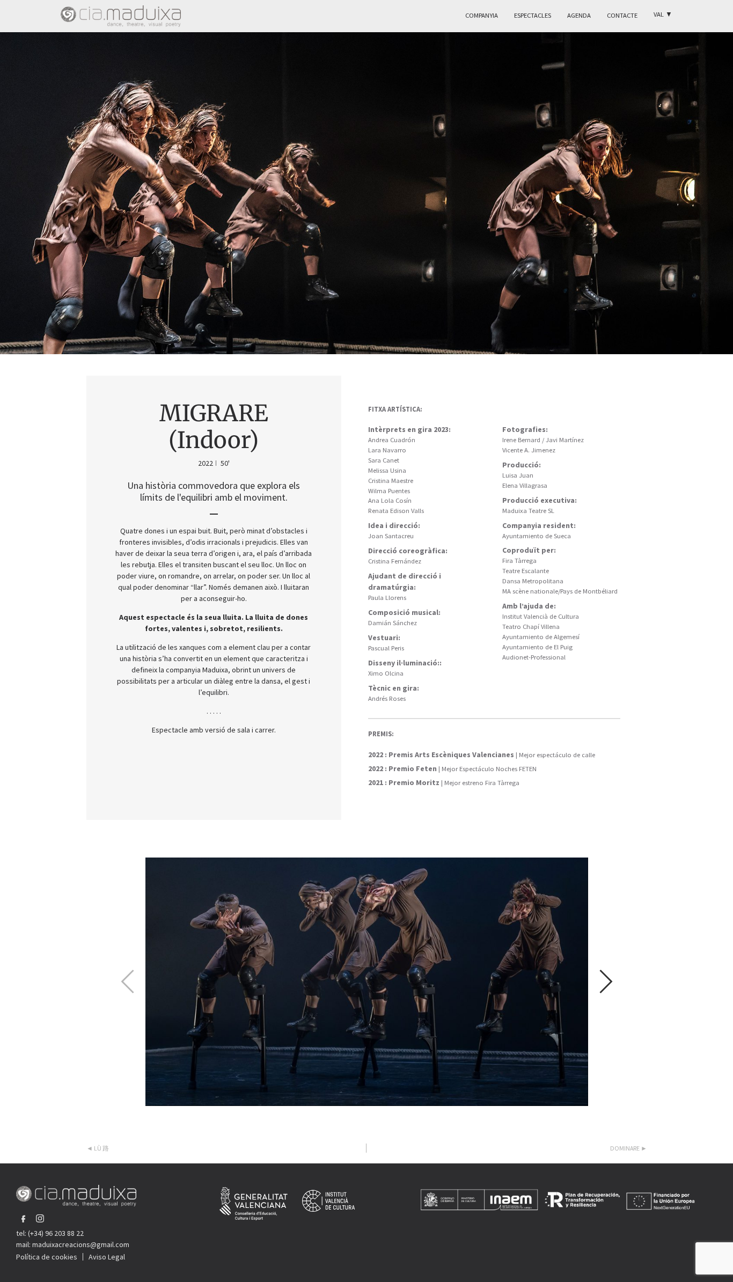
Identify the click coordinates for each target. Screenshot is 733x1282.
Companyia (481, 15)
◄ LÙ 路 (97, 1148)
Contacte (622, 15)
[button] (605, 981)
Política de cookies (46, 1257)
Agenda (579, 15)
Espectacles (532, 15)
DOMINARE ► (628, 1148)
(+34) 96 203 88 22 (56, 1233)
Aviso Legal (107, 1257)
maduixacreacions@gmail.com (80, 1244)
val (663, 14)
